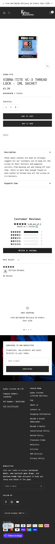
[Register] (41, 486)
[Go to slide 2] (26, 329)
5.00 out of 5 (34, 224)
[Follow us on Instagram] (12, 502)
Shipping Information (40, 414)
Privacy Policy (37, 458)
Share (5, 135)
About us (34, 405)
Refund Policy (36, 435)
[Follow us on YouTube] (17, 502)
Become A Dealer (37, 426)
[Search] (9, 13)
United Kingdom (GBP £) (14, 513)
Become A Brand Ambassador (37, 420)
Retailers (34, 445)
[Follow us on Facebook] (6, 502)
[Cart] (50, 13)
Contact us (35, 409)
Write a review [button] (27, 250)
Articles (34, 449)
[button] (27, 152)
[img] (8, 267)
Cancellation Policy (40, 431)
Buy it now (27, 124)
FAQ (31, 400)
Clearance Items (37, 440)
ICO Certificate (10, 406)
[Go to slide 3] (28, 329)
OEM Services (36, 454)
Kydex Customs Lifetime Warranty (38, 394)
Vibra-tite (8, 74)
